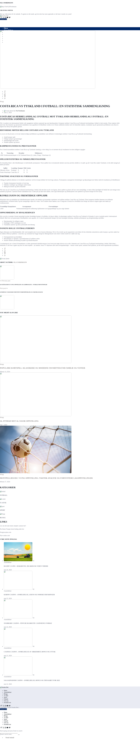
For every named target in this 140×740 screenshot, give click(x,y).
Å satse (3, 503)
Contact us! (3, 19)
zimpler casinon (18, 526)
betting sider (18, 529)
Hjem (6, 28)
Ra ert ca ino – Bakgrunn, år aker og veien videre (26, 566)
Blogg (2, 101)
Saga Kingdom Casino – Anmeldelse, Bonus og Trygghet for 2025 (32, 680)
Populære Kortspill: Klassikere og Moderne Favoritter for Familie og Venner (42, 368)
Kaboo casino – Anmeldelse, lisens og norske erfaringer (29, 594)
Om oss (6, 701)
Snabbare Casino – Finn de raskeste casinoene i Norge (28, 623)
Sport (2, 510)
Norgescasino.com (5, 532)
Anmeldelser (8, 30)
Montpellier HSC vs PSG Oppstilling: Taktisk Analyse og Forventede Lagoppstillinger (46, 478)
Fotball (3, 495)
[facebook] (5, 91)
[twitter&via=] (5, 93)
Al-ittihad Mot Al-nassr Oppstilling (19, 421)
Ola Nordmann (20, 111)
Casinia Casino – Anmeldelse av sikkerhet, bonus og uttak (29, 652)
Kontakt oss (7, 702)
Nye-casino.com (5, 535)
